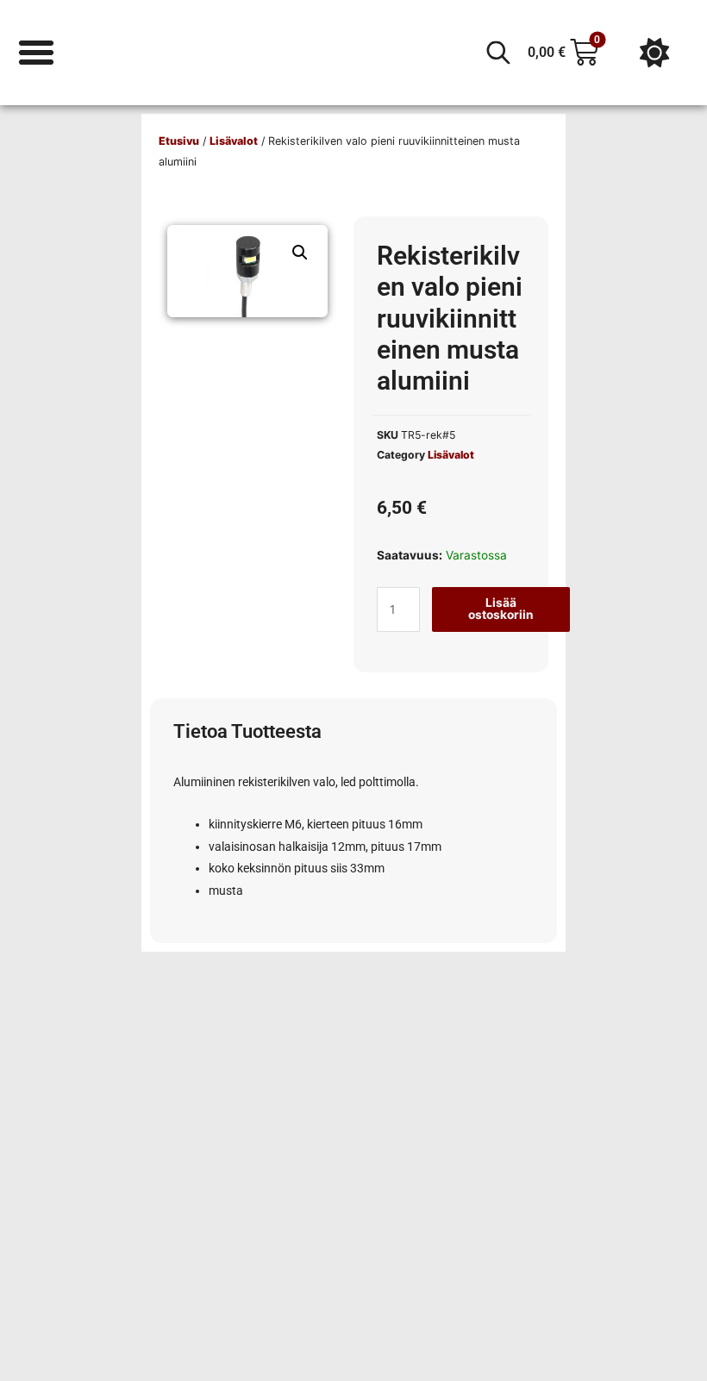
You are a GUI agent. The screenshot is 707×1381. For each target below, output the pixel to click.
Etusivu (179, 140)
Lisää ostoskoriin (501, 609)
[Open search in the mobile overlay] (498, 52)
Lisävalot (234, 140)
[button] (300, 252)
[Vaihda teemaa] (654, 52)
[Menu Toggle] (36, 53)
